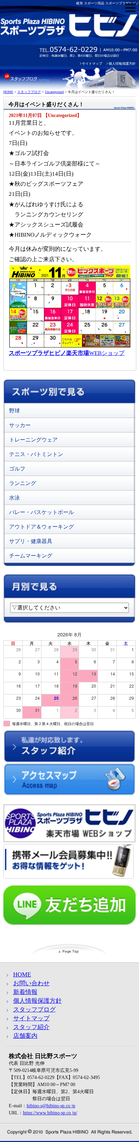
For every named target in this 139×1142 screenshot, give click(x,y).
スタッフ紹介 (31, 1027)
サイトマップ (92, 63)
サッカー (20, 425)
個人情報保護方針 (122, 63)
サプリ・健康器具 (30, 541)
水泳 (14, 498)
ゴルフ (17, 469)
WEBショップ (66, 353)
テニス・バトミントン (36, 454)
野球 (14, 411)
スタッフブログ (34, 1009)
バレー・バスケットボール (41, 512)
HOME (22, 974)
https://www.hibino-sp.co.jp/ (50, 1112)
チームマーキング (30, 556)
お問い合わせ (31, 983)
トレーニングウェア (33, 440)
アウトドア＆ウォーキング (41, 527)
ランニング (22, 483)
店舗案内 (25, 1035)
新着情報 (25, 992)
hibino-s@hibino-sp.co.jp (51, 1105)
